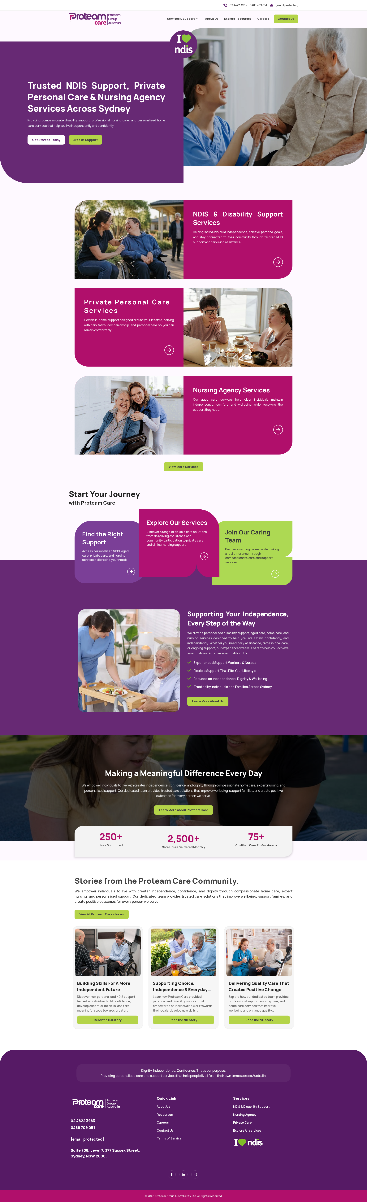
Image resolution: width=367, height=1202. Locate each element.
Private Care (242, 1122)
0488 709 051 (83, 1127)
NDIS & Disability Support (251, 1106)
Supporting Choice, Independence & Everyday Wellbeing (180, 989)
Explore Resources (238, 19)
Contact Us (286, 19)
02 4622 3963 (83, 1120)
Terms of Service (169, 1138)
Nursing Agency (244, 1115)
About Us (211, 19)
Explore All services (247, 1130)
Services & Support (181, 19)
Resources (165, 1115)
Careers (263, 19)
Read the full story (108, 1020)
